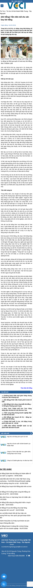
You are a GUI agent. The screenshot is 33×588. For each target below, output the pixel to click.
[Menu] (2, 5)
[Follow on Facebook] (27, 556)
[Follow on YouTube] (29, 556)
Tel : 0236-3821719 (16, 1)
